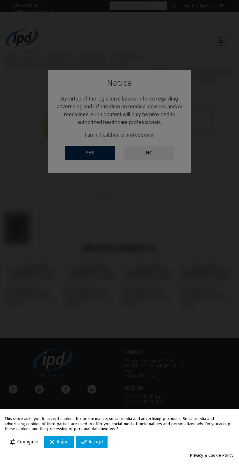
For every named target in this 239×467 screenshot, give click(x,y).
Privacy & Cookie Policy (211, 455)
